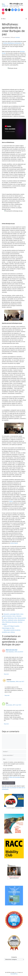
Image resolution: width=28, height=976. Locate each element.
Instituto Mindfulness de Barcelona (12, 43)
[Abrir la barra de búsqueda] (26, 19)
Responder (6, 674)
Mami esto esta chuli (11, 650)
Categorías (14, 957)
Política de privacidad (14, 777)
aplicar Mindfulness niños (10, 618)
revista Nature (14, 543)
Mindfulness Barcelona (11, 622)
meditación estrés (12, 620)
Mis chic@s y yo (16, 4)
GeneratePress (14, 973)
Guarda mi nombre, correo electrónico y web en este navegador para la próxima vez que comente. (13, 763)
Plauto (11, 501)
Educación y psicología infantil (11, 614)
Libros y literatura (16, 616)
